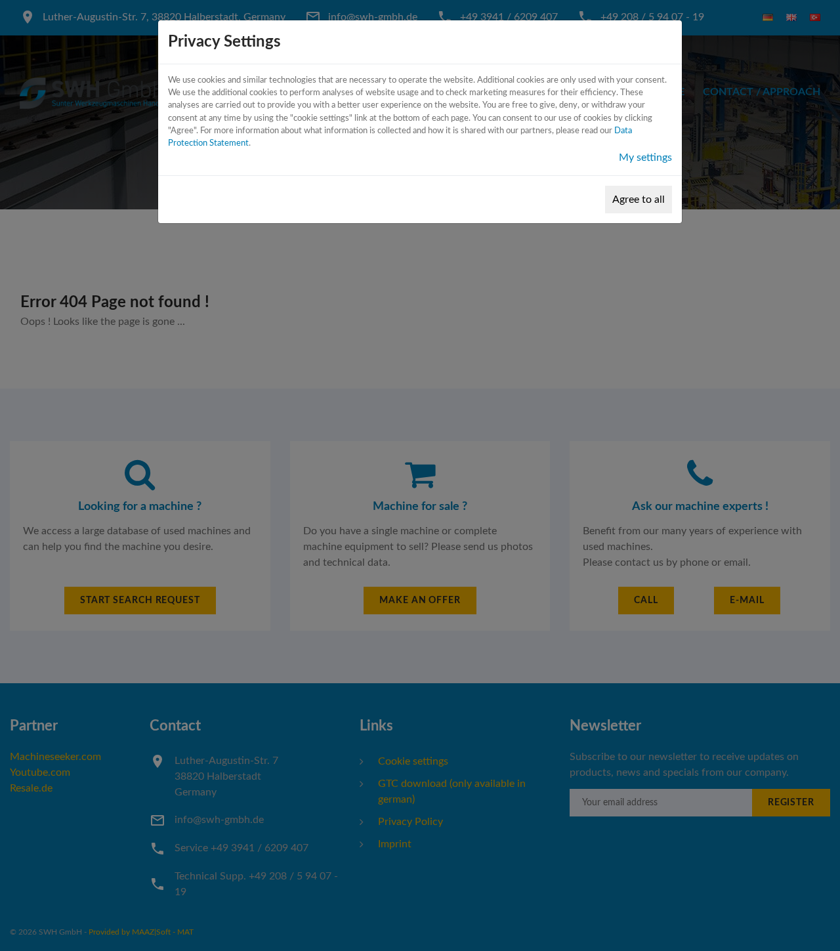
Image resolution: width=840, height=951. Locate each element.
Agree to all (638, 199)
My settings (645, 157)
